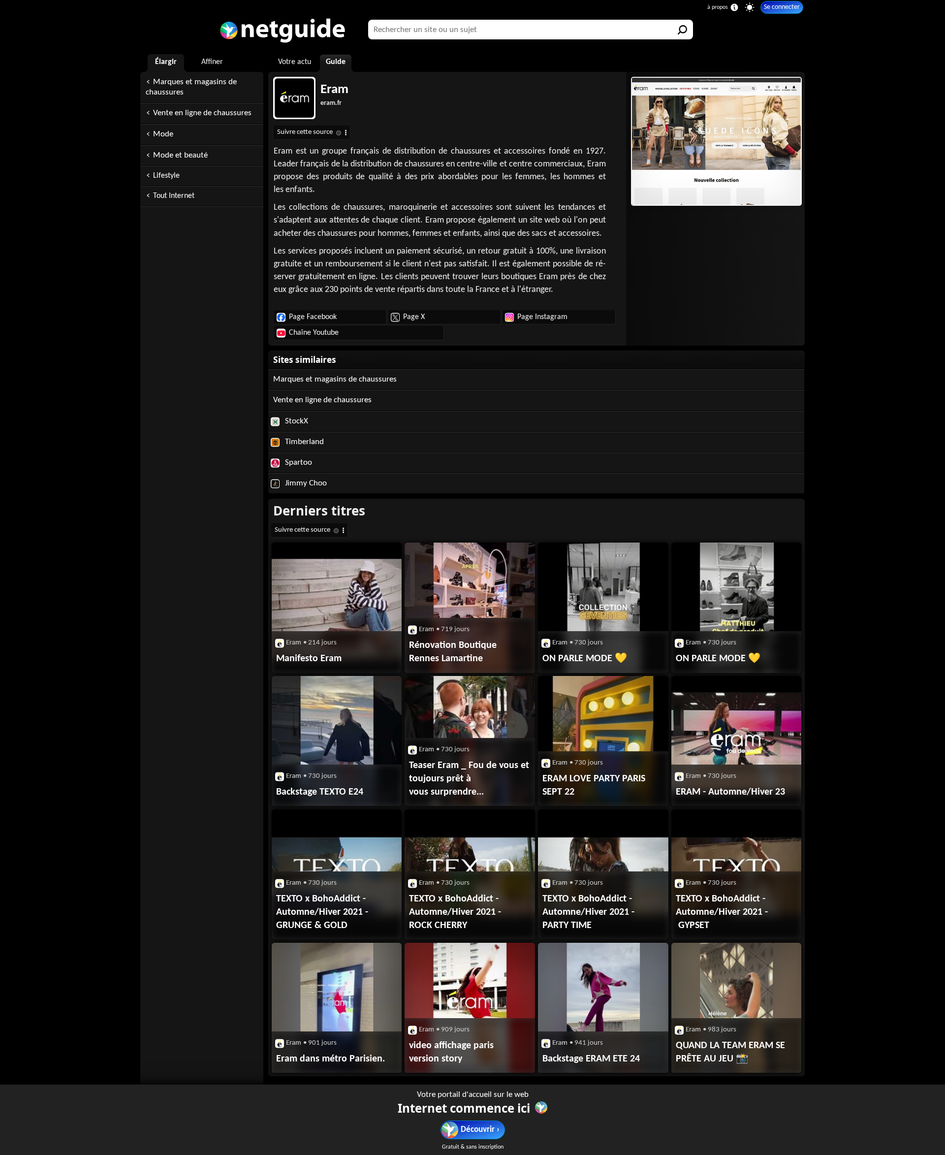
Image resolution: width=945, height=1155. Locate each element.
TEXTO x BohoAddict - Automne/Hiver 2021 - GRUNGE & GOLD (322, 912)
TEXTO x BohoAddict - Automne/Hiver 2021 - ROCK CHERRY (455, 912)
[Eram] (715, 141)
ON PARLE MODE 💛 (584, 659)
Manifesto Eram (309, 659)
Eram (334, 89)
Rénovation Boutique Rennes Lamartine (453, 652)
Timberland (303, 442)
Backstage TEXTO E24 (319, 792)
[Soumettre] (683, 29)
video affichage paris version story (451, 1052)
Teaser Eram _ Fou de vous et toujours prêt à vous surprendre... (469, 779)
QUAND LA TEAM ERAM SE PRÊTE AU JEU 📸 (730, 1052)
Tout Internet (173, 196)
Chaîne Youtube (314, 333)
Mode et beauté (180, 155)
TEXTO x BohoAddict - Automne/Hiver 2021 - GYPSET (722, 912)
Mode (163, 134)
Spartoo (297, 462)
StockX (295, 421)
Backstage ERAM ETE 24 (591, 1059)
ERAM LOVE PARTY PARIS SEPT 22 (593, 785)
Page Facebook (313, 317)
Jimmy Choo (305, 483)
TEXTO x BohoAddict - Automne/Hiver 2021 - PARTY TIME (588, 912)
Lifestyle (166, 176)
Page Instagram (542, 317)
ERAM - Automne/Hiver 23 (730, 792)
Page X (414, 317)
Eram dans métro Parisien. (330, 1059)
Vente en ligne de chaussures (202, 113)
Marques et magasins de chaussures (191, 87)
